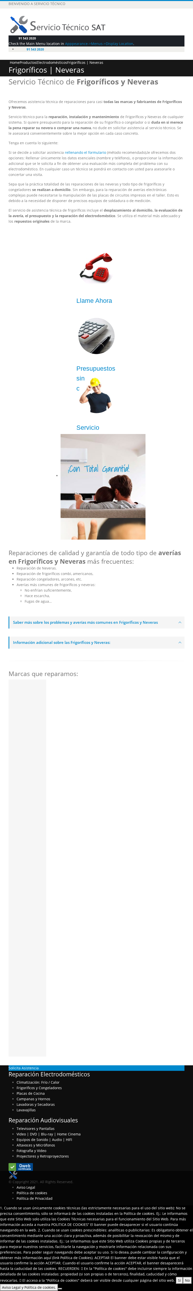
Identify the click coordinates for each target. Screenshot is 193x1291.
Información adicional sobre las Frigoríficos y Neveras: (61, 642)
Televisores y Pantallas (36, 1128)
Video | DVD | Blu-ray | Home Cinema (49, 1134)
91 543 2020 (27, 38)
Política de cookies (32, 1192)
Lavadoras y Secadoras (36, 1104)
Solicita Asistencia (24, 1068)
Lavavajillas (26, 1110)
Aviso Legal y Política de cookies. (29, 1287)
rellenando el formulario (85, 152)
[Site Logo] (62, 24)
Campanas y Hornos (33, 1098)
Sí (179, 1280)
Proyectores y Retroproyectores (43, 1156)
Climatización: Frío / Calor (38, 1082)
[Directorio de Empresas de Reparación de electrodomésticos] (21, 1166)
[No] (60, 1288)
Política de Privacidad (35, 1198)
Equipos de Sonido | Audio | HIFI (44, 1139)
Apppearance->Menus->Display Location (99, 43)
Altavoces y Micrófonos (36, 1145)
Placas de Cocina (31, 1093)
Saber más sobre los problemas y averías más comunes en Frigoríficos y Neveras (85, 622)
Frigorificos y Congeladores (39, 1087)
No (187, 1280)
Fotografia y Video (31, 1150)
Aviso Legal (26, 1187)
